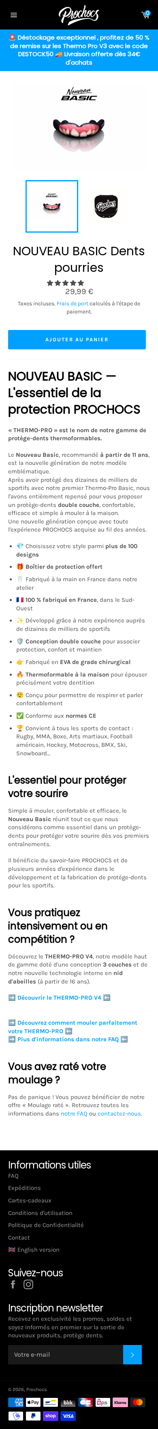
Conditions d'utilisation (40, 1213)
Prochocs (36, 1389)
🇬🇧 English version (34, 1249)
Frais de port (72, 303)
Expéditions (24, 1188)
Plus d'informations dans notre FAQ (68, 1039)
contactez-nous (119, 1113)
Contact (19, 1237)
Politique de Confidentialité (46, 1225)
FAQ (13, 1175)
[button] (66, 283)
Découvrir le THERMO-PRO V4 (59, 997)
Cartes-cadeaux (29, 1200)
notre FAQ (74, 1113)
